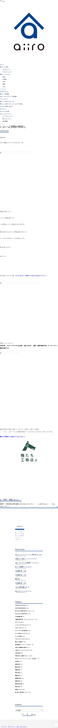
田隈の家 (17, 669)
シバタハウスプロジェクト (22, 625)
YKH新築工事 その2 (20, 575)
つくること (3, 89)
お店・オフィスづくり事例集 (8, 96)
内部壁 (4, 79)
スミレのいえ (4, 99)
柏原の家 (17, 664)
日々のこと (3, 109)
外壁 (4, 81)
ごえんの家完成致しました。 (22, 587)
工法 (4, 86)
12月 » (19, 539)
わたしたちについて (6, 114)
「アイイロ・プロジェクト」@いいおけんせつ (13, 726)
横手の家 (17, 579)
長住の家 (17, 686)
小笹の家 (17, 653)
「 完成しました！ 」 (12, 499)
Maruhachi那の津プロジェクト (23, 611)
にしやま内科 (18, 636)
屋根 (4, 84)
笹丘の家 (17, 672)
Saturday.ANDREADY (21, 613)
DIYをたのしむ (4, 91)
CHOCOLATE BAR (20, 605)
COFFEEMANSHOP (20, 608)
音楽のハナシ (18, 689)
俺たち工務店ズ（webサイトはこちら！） (13, 436)
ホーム (2, 64)
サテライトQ (18, 622)
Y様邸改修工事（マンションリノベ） (24, 619)
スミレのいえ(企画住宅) (21, 630)
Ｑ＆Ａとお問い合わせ (6, 106)
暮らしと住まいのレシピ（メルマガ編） (11, 104)
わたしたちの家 (4, 111)
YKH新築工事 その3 (20, 570)
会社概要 (5, 121)
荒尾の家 (17, 681)
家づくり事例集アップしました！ (23, 566)
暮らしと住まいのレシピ (7, 101)
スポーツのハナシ (19, 627)
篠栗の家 (17, 675)
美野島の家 (18, 678)
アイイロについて (8, 116)
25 (22, 535)
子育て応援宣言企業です (21, 647)
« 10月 (16, 539)
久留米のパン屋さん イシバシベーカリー (26, 558)
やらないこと (6, 69)
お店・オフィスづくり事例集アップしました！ (27, 562)
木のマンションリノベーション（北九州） (26, 658)
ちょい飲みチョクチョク (21, 633)
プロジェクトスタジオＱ (21, 639)
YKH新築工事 (18, 616)
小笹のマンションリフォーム (22, 650)
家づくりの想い (4, 67)
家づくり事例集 (4, 94)
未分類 (17, 661)
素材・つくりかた (5, 74)
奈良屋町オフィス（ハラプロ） (23, 644)
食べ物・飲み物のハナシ (21, 692)
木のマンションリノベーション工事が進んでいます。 (29, 554)
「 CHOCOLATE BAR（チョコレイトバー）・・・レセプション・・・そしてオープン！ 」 (27, 505)
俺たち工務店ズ (19, 641)
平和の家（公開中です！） (22, 655)
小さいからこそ (7, 72)
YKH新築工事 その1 (20, 583)
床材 (4, 77)
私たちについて (7, 118)
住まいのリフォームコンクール (23, 591)
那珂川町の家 (18, 683)
